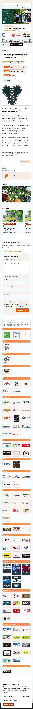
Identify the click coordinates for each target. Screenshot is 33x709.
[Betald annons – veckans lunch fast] (16, 391)
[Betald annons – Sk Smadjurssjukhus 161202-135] (6, 402)
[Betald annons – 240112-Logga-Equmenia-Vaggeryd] (16, 502)
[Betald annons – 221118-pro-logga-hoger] (16, 644)
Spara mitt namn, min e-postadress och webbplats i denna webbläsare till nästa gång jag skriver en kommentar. (15, 304)
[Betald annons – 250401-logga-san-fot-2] (16, 418)
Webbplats (7, 294)
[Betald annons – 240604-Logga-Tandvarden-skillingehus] (26, 410)
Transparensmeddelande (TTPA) (11, 30)
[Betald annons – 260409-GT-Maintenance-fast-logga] (6, 35)
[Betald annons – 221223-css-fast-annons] (16, 426)
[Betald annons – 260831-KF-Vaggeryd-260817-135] (6, 360)
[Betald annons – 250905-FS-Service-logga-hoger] (16, 35)
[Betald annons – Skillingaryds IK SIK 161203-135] (16, 610)
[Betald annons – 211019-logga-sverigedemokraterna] (7, 567)
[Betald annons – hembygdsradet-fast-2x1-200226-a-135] (6, 660)
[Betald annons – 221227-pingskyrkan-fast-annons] (26, 510)
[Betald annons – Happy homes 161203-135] (6, 453)
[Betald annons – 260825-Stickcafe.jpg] (26, 335)
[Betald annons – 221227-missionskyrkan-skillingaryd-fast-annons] (6, 518)
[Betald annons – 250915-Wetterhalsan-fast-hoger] (26, 402)
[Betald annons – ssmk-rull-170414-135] (26, 610)
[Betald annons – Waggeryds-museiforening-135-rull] (26, 644)
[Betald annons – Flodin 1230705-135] (6, 484)
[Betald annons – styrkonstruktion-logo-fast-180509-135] (16, 540)
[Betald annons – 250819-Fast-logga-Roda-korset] (16, 453)
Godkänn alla (8, 705)
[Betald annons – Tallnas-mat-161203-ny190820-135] (26, 383)
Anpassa (26, 696)
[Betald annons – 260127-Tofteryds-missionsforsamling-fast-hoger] (16, 495)
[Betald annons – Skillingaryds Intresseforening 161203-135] (16, 629)
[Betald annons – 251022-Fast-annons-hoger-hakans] (6, 410)
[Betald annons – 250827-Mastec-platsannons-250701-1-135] (6, 347)
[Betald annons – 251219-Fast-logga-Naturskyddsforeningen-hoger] (26, 637)
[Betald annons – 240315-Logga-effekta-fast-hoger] (26, 417)
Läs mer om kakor (8, 696)
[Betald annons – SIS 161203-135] (6, 618)
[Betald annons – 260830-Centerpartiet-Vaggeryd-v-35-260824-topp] (16, 16)
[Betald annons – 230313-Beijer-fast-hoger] (16, 445)
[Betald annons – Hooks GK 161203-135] (16, 603)
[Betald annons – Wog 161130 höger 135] (26, 548)
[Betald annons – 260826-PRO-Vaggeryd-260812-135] (16, 335)
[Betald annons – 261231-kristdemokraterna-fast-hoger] (7, 581)
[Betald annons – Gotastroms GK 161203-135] (6, 603)
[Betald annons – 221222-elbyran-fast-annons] (6, 426)
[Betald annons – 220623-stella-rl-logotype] (6, 476)
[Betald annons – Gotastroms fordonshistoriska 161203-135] (26, 652)
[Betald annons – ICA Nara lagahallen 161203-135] (6, 391)
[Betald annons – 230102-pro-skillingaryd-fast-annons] (6, 629)
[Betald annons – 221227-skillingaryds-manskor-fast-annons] (26, 629)
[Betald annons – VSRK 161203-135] (16, 595)
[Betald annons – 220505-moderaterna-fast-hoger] (16, 568)
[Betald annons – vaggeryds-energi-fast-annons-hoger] (6, 671)
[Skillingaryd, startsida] (16, 44)
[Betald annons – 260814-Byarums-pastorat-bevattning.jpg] (6, 372)
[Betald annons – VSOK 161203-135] (26, 595)
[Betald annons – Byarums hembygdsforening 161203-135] (16, 652)
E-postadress (8, 287)
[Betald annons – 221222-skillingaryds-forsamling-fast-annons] (6, 502)
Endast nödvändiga (10, 700)
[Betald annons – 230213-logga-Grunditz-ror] (6, 434)
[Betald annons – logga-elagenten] (26, 445)
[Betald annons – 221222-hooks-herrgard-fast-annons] (16, 383)
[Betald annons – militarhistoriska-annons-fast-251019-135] (16, 637)
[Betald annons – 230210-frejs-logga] (6, 464)
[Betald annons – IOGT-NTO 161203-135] (16, 660)
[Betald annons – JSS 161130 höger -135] (6, 540)
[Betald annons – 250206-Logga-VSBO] (26, 476)
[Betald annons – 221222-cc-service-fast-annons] (26, 529)
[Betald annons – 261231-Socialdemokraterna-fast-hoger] (26, 568)
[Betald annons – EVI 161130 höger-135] (26, 555)
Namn (6, 279)
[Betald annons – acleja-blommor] (6, 445)
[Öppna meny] (30, 45)
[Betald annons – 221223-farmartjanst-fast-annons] (26, 426)
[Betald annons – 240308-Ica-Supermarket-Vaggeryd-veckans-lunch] (6, 383)
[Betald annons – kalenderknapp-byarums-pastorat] (26, 495)
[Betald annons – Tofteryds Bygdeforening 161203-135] (6, 637)
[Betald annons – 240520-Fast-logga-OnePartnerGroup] (16, 476)
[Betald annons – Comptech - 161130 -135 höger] (16, 555)
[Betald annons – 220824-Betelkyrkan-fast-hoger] (6, 510)
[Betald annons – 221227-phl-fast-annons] (16, 434)
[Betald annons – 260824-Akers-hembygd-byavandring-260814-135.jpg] (6, 335)
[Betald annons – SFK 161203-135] (6, 610)
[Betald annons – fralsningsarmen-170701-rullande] (16, 510)
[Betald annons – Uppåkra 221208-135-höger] (26, 540)
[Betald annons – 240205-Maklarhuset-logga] (16, 484)
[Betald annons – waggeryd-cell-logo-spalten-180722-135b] (6, 548)
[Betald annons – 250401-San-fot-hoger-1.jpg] (6, 417)
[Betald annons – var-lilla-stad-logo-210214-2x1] (26, 35)
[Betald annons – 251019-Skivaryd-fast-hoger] (6, 644)
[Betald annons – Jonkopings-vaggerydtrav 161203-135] (26, 603)
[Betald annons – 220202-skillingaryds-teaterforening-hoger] (6, 652)
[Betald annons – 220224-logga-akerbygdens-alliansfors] (26, 502)
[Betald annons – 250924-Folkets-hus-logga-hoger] (16, 465)
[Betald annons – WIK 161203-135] (6, 595)
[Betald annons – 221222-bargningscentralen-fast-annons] (16, 529)
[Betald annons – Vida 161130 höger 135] (16, 548)
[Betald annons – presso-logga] (6, 555)
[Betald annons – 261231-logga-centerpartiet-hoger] (16, 581)
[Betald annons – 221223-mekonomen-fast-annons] (6, 529)
